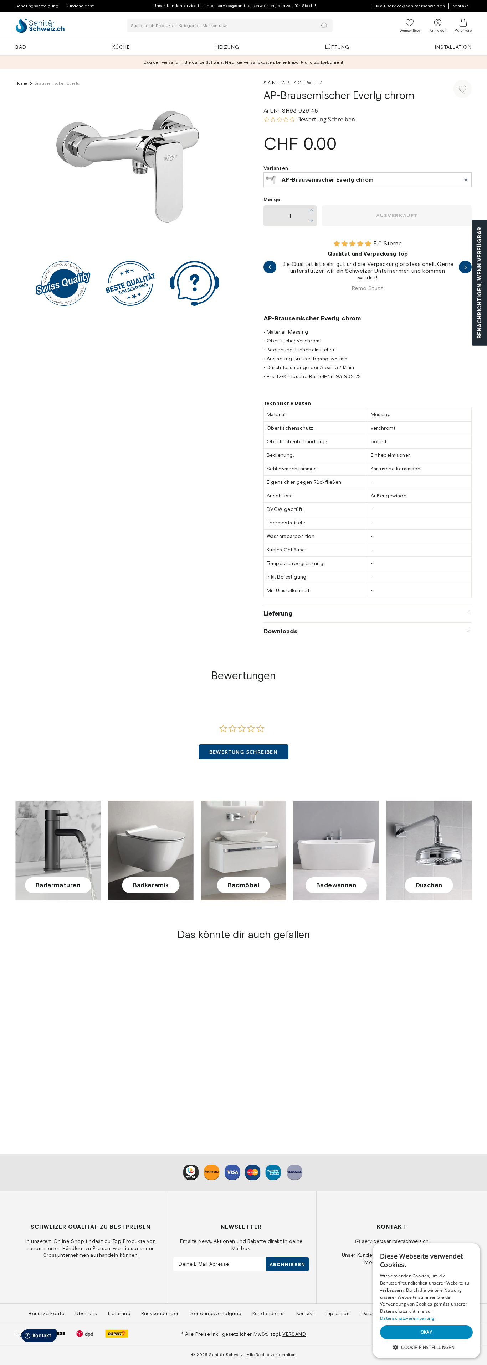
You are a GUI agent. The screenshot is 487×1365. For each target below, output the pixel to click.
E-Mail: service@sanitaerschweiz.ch (408, 6)
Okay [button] (426, 1332)
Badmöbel (243, 885)
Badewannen (336, 885)
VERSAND (294, 1334)
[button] (244, 751)
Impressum (338, 1313)
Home (21, 83)
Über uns (86, 1313)
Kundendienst (80, 6)
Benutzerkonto (47, 1313)
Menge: (272, 200)
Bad (20, 47)
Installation (453, 47)
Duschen (429, 885)
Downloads (280, 631)
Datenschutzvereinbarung (407, 1318)
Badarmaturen (58, 885)
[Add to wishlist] (462, 89)
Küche (121, 47)
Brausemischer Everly (43, 1077)
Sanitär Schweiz (293, 82)
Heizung (227, 47)
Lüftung (337, 47)
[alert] (426, 1300)
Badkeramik (151, 885)
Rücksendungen (160, 1313)
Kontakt (460, 6)
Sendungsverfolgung (36, 6)
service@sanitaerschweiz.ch (395, 1241)
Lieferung (278, 613)
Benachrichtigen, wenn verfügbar (479, 282)
